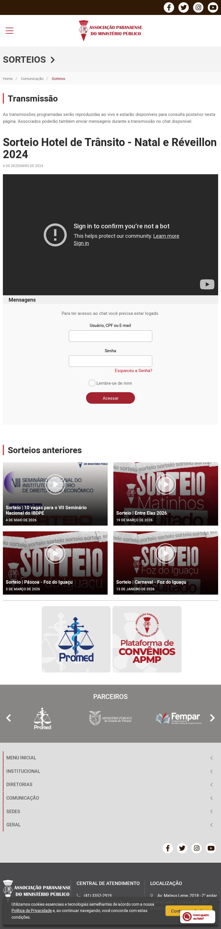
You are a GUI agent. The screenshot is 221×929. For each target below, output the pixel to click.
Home (8, 78)
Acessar (111, 398)
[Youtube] (213, 7)
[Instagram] (198, 7)
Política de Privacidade (32, 910)
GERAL (13, 824)
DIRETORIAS (19, 784)
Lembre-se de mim (113, 383)
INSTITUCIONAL (23, 771)
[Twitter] (183, 7)
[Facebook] (169, 7)
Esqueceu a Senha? (133, 370)
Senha (110, 350)
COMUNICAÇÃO (22, 798)
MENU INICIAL (21, 757)
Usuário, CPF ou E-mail (110, 325)
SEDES (13, 811)
